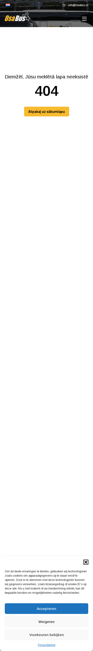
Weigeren (46, 622)
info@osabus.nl (78, 5)
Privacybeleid (46, 645)
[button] (85, 562)
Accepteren (46, 609)
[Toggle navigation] (84, 18)
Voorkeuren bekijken (46, 635)
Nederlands (8, 5)
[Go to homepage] (18, 16)
